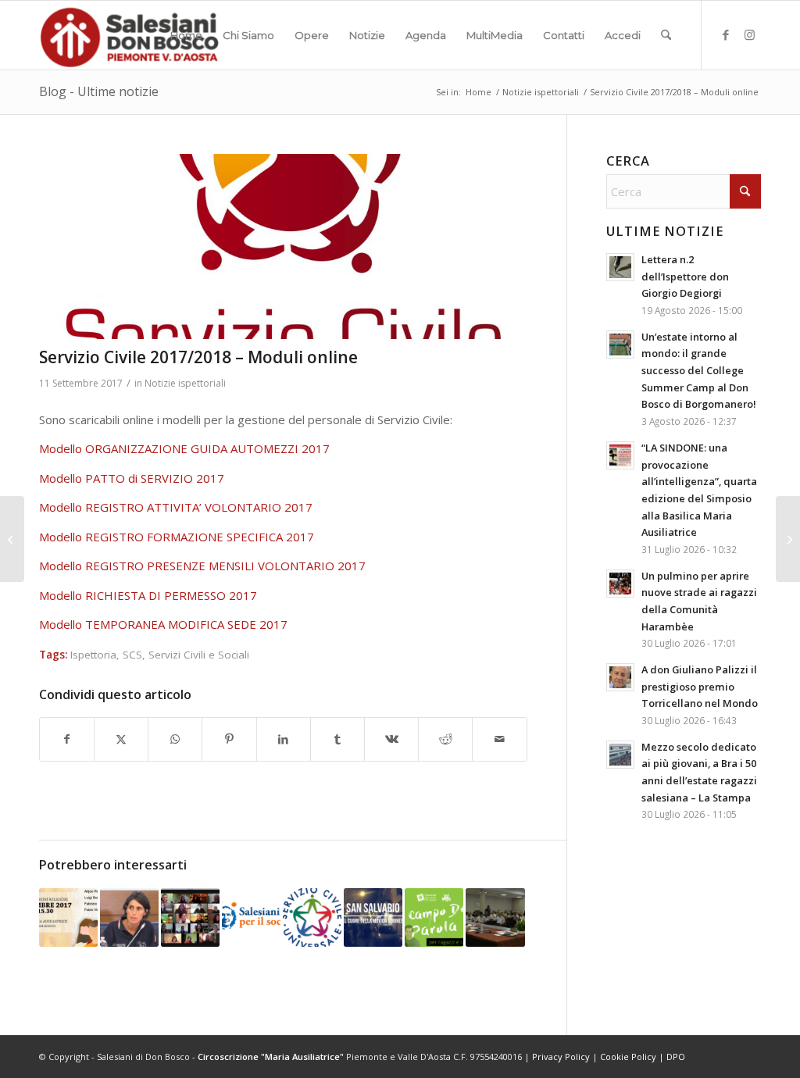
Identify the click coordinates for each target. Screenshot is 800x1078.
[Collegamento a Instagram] (749, 34)
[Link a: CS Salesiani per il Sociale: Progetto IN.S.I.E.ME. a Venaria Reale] (251, 917)
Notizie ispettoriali (185, 383)
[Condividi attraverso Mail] (499, 739)
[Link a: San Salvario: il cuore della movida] (373, 917)
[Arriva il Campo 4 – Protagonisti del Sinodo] (12, 539)
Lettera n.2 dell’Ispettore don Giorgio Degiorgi (685, 276)
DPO (675, 1056)
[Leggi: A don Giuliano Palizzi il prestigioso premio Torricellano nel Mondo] (620, 677)
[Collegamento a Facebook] (726, 34)
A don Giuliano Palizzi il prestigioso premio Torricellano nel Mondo (699, 686)
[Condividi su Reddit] (445, 739)
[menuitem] (186, 35)
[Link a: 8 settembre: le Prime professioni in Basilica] (68, 917)
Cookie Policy (628, 1056)
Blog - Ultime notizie (99, 91)
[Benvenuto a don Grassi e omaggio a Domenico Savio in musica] (788, 539)
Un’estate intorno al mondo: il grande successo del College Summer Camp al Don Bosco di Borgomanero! (698, 371)
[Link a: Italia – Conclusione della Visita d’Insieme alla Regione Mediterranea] (495, 917)
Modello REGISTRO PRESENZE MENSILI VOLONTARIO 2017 (202, 565)
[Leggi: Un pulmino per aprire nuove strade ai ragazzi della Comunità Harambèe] (620, 583)
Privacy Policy (561, 1056)
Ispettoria (93, 655)
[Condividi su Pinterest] (228, 739)
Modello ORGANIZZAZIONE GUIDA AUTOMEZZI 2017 (184, 448)
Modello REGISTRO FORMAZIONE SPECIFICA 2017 (176, 536)
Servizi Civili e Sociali (198, 655)
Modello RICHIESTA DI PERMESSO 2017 (148, 595)
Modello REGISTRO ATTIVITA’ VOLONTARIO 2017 (175, 507)
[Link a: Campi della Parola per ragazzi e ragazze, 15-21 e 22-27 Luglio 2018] (434, 917)
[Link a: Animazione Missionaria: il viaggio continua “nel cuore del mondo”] (190, 917)
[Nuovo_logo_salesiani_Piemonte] (129, 35)
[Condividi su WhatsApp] (175, 739)
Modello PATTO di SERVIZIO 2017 (131, 478)
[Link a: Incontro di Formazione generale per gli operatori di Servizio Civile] (312, 917)
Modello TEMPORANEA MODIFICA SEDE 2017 (163, 624)
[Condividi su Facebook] (67, 739)
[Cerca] (666, 35)
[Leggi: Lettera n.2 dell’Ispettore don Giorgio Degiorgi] (620, 267)
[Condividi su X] (121, 739)
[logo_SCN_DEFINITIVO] (283, 246)
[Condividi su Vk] (391, 739)
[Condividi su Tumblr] (337, 739)
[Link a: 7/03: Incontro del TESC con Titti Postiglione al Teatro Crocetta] (129, 917)
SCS (132, 655)
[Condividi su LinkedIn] (283, 739)
